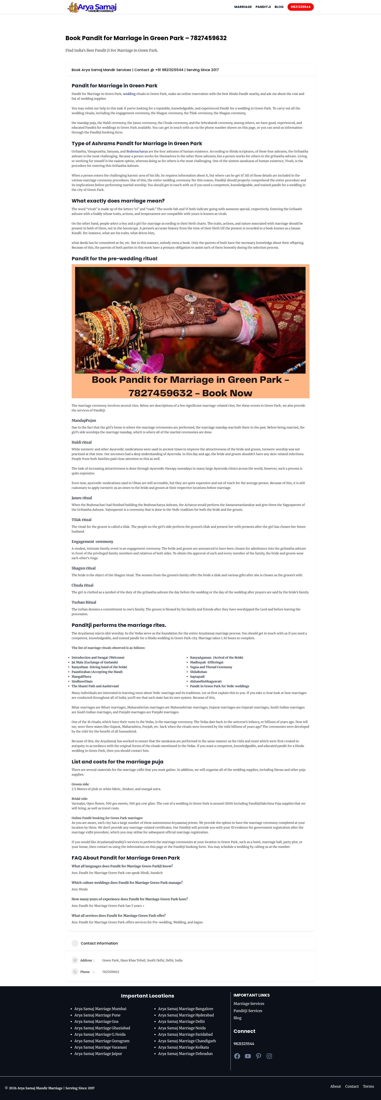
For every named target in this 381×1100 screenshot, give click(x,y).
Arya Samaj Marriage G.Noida (100, 1034)
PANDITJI (263, 7)
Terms (368, 1086)
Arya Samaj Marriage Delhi (181, 1021)
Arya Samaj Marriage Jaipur (98, 1053)
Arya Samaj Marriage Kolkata (183, 1047)
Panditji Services (248, 1010)
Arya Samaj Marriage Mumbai (100, 1008)
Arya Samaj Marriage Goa (96, 1021)
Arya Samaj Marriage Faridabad (185, 1034)
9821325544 (301, 7)
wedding (129, 94)
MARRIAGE (243, 7)
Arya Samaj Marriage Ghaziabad (102, 1028)
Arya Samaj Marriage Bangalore (185, 1008)
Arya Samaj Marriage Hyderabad (186, 1015)
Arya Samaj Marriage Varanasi (100, 1047)
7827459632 (110, 972)
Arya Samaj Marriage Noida (182, 1028)
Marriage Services (249, 1003)
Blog (237, 1018)
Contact (352, 1086)
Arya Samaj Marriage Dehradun (185, 1053)
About (335, 1086)
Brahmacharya (137, 151)
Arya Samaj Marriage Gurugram (102, 1041)
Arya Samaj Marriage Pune (97, 1015)
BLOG (279, 7)
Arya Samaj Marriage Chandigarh (187, 1041)
